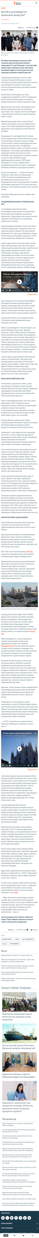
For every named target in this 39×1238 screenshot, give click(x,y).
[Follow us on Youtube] (12, 1218)
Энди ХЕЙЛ (5, 19)
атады (15, 893)
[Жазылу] (29, 1218)
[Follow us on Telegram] (20, 1218)
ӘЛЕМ (3, 8)
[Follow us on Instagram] (16, 1218)
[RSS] (25, 1218)
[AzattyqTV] (23, 1235)
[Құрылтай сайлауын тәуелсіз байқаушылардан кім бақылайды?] (19, 1062)
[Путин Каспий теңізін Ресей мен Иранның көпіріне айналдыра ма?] (19, 1033)
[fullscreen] (36, 290)
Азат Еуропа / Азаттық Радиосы (15, 277)
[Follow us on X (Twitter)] (7, 1218)
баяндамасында (7, 646)
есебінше (29, 552)
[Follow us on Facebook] (3, 1218)
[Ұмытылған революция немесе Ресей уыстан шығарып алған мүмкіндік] (19, 1002)
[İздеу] (32, 1235)
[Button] (21, 28)
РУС (14, 1235)
